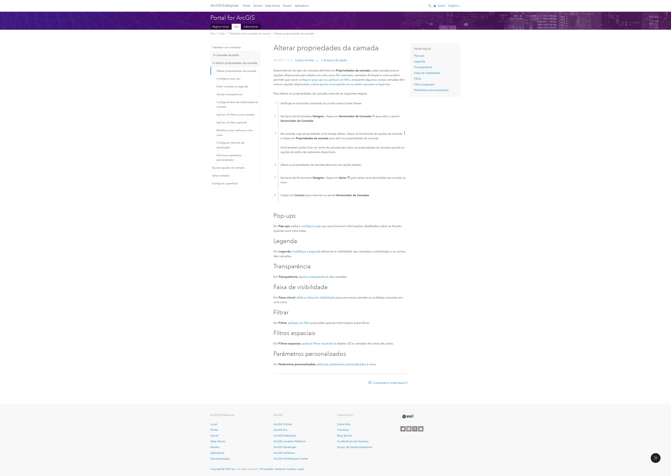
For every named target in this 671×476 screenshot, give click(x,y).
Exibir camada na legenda (232, 86)
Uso (236, 26)
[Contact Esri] (420, 428)
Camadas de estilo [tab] (227, 55)
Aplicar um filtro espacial (232, 122)
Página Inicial (220, 26)
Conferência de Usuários (353, 441)
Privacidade (266, 469)
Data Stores (272, 5)
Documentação (220, 458)
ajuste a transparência (313, 276)
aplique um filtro (339, 79)
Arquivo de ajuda (335, 60)
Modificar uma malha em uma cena (234, 132)
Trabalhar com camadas (226, 47)
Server (214, 435)
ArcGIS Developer (285, 447)
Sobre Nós (344, 424)
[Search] (430, 5)
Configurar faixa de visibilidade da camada (237, 104)
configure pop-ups (310, 79)
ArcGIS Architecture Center (291, 458)
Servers (258, 5)
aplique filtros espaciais (318, 343)
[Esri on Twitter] (403, 428)
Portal (246, 5)
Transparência (423, 67)
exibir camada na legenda (372, 84)
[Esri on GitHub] (414, 428)
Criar (222, 33)
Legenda (419, 61)
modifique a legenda (306, 251)
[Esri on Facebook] (409, 428)
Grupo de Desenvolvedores (354, 447)
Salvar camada (220, 175)
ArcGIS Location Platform (290, 441)
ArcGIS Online (283, 424)
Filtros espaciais (424, 84)
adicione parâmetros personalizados (341, 364)
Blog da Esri (344, 435)
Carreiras (343, 429)
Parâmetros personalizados (431, 90)
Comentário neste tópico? (390, 382)
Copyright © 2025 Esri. (223, 469)
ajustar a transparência (334, 84)
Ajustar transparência (229, 94)
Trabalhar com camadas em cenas (249, 33)
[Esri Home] (408, 416)
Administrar (251, 26)
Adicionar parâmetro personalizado (229, 157)
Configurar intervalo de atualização (230, 145)
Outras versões (304, 60)
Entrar (441, 5)
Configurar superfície (224, 183)
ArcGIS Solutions (284, 453)
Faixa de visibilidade (427, 73)
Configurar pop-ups (228, 78)
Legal (301, 469)
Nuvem (287, 5)
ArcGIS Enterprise (224, 5)
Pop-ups (419, 55)
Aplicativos (302, 5)
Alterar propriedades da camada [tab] (236, 63)
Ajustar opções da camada (228, 167)
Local (213, 424)
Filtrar (417, 78)
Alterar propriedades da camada (294, 33)
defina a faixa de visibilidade (316, 297)
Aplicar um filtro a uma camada (235, 114)
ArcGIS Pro (280, 429)
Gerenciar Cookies (285, 469)
